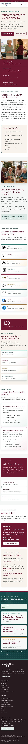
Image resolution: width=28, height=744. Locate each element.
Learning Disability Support (7, 691)
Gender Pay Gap (16, 740)
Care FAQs (3, 710)
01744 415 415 (7, 537)
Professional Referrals (6, 704)
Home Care (3, 683)
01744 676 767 (7, 568)
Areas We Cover (4, 702)
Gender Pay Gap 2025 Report (6, 741)
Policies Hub (4, 713)
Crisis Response (4, 689)
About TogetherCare (5, 698)
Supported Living (5, 687)
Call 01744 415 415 (7, 1)
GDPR (7, 738)
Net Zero (10, 740)
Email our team (20, 33)
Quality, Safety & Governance (7, 700)
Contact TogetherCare (11, 543)
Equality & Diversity (4, 740)
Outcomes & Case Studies (7, 706)
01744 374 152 (7, 562)
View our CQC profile (5, 654)
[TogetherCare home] (6, 5)
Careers (2, 708)
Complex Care (4, 685)
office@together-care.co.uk (18, 1)
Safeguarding (12, 738)
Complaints (17, 738)
